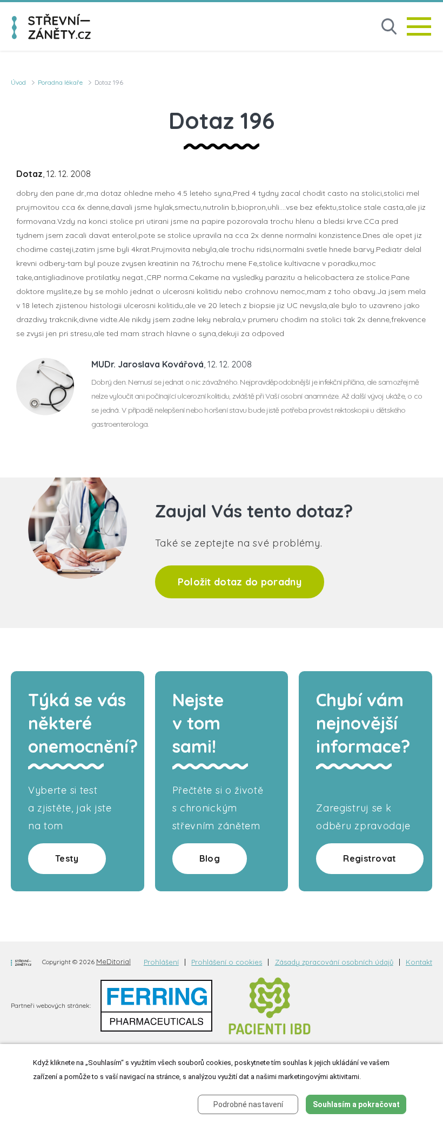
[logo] (51, 26)
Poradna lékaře (60, 82)
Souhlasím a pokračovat (356, 1104)
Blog (209, 858)
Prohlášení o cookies (226, 962)
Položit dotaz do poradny (239, 582)
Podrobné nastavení (248, 1104)
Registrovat (369, 858)
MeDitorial (113, 961)
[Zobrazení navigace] (419, 26)
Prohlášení (161, 962)
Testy (67, 858)
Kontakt (419, 962)
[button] (388, 26)
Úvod (18, 82)
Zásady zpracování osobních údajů (334, 962)
